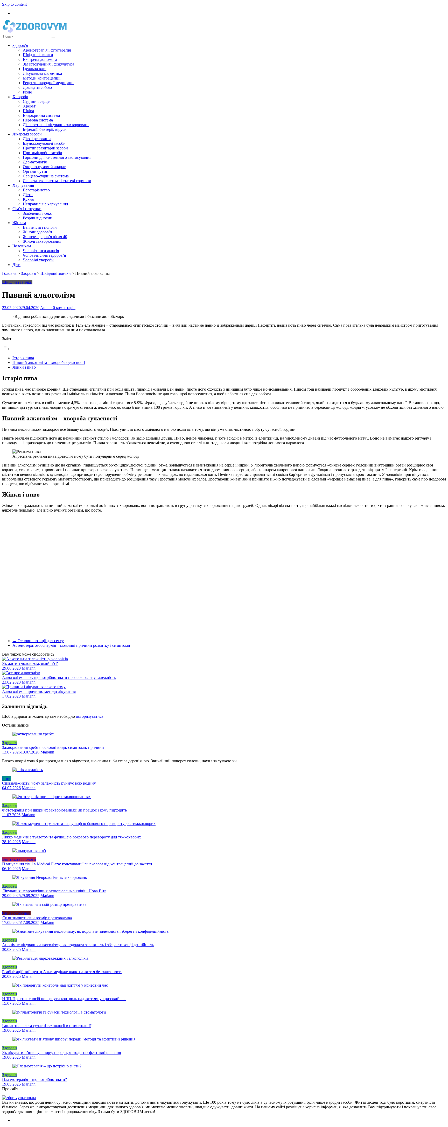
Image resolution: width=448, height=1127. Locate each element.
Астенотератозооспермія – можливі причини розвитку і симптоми (73, 645)
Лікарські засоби (27, 134)
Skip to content (14, 4)
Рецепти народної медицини (48, 83)
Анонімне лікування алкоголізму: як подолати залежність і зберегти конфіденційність (78, 945)
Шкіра (28, 111)
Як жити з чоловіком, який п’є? (30, 663)
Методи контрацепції (41, 78)
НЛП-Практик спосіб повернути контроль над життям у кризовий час (64, 998)
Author (46, 307)
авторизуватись (89, 716)
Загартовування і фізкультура (48, 64)
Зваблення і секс (37, 213)
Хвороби (20, 97)
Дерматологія (35, 162)
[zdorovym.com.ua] (19, 1097)
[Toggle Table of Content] (6, 349)
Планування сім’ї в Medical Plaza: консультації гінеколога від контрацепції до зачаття (77, 864)
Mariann (29, 668)
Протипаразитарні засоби (45, 148)
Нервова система (38, 120)
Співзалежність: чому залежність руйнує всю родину (49, 783)
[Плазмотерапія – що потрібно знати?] (46, 1066)
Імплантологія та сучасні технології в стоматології (46, 1025)
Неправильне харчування (45, 204)
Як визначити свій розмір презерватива (37, 918)
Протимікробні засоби (42, 152)
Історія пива (23, 358)
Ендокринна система (41, 115)
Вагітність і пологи (40, 227)
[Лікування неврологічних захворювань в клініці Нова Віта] (49, 877)
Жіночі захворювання (42, 241)
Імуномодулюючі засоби (44, 143)
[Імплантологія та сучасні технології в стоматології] (59, 1012)
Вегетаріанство (36, 190)
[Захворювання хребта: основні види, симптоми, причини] (33, 734)
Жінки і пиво (24, 367)
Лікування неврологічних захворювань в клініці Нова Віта (54, 891)
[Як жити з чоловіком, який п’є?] (35, 659)
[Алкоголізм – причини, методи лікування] (34, 687)
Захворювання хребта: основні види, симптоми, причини (53, 747)
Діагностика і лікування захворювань (56, 125)
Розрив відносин (37, 218)
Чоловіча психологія (41, 250)
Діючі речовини (37, 139)
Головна (9, 273)
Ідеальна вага (34, 69)
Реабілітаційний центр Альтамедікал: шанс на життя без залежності (62, 972)
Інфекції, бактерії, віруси (45, 129)
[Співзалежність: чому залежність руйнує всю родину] (27, 769)
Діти (16, 264)
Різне (27, 92)
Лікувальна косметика (42, 73)
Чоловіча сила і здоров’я (44, 255)
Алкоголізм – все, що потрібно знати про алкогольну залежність (59, 677)
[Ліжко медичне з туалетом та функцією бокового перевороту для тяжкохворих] (84, 823)
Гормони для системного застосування (57, 157)
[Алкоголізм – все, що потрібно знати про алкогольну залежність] (21, 673)
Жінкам (19, 222)
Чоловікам (21, 246)
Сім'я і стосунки (16, 913)
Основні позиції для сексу (38, 640)
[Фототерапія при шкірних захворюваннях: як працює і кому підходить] (51, 796)
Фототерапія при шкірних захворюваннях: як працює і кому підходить (64, 810)
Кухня (28, 199)
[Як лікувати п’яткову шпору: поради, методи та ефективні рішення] (73, 1039)
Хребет (29, 106)
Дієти (28, 194)
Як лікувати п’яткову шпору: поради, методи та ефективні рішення (61, 1052)
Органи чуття (35, 171)
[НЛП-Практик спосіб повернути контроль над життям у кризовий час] (60, 985)
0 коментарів (64, 307)
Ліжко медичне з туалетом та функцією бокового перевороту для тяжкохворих (71, 837)
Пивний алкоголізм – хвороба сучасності (48, 362)
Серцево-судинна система (46, 176)
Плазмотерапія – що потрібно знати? (34, 1079)
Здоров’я (20, 45)
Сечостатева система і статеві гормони (57, 180)
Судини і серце (36, 101)
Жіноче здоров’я (37, 232)
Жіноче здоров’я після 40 (45, 236)
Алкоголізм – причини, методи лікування (39, 691)
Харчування (23, 185)
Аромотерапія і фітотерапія (47, 50)
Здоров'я (28, 273)
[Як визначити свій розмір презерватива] (49, 904)
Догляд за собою (37, 87)
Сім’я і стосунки (26, 208)
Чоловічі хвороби (38, 260)
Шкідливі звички (38, 55)
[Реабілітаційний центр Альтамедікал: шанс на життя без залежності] (50, 958)
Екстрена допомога (40, 59)
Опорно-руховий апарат (44, 166)
